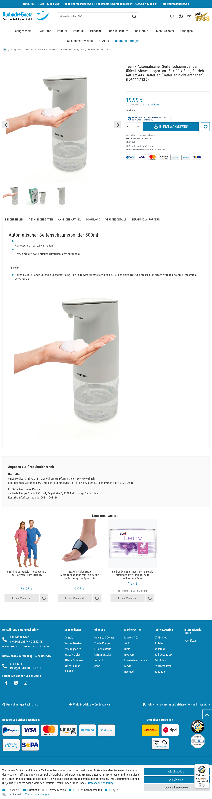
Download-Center (104, 637)
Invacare (129, 654)
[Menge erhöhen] (138, 126)
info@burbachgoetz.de (175, 3)
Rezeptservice (72, 654)
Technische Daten (41, 219)
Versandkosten (153, 104)
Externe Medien (57, 790)
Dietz (127, 649)
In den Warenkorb (173, 126)
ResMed (129, 671)
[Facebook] (6, 683)
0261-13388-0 (18, 663)
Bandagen (186, 31)
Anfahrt (98, 660)
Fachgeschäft (22, 31)
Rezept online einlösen (72, 668)
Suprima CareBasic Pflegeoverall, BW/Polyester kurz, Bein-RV (26, 573)
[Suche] (134, 16)
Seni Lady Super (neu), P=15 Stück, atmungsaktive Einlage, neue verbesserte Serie (132, 575)
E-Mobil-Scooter (164, 31)
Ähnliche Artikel (69, 219)
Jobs (97, 666)
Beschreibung (14, 219)
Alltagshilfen (16, 49)
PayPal (115, 790)
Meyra (128, 666)
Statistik (34, 790)
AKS (126, 643)
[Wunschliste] (171, 16)
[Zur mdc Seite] (198, 746)
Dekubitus (141, 31)
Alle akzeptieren (176, 771)
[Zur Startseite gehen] (5, 50)
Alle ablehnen (176, 779)
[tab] (14, 220)
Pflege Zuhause (73, 660)
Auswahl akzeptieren (176, 787)
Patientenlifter (162, 666)
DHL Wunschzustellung (88, 790)
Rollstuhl (79, 31)
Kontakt (69, 637)
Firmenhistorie (102, 649)
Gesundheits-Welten (80, 41)
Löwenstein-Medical (136, 660)
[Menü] (207, 766)
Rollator (62, 31)
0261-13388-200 (19, 637)
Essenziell (14, 790)
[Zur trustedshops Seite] (197, 732)
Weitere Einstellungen (37, 794)
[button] (180, 16)
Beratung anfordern (146, 219)
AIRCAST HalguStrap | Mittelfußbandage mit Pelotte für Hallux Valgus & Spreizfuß (79, 575)
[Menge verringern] (128, 126)
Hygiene (30, 49)
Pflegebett (97, 31)
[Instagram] (26, 683)
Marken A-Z (131, 637)
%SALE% (104, 41)
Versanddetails (115, 219)
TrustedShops (102, 643)
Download (93, 219)
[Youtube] (16, 683)
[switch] (202, 785)
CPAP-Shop (44, 31)
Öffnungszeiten (103, 654)
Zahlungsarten (72, 649)
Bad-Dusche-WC (119, 31)
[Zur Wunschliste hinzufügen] (205, 126)
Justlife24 (190, 640)
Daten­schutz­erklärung (101, 783)
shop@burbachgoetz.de (79, 3)
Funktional (15, 794)
